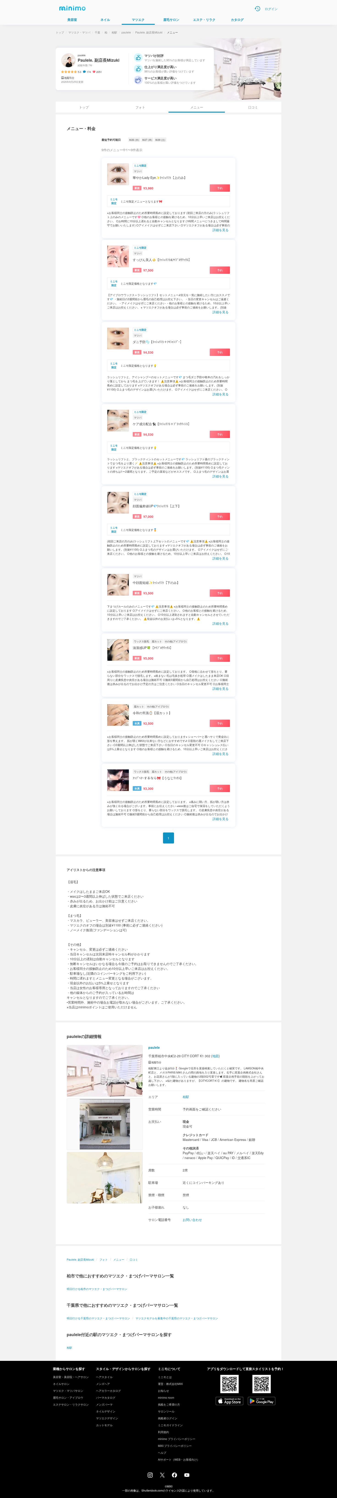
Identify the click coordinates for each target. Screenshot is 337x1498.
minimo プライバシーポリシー (176, 1439)
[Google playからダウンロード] (261, 1401)
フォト (140, 107)
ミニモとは (165, 1377)
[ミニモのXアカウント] (162, 1476)
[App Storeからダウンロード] (229, 1401)
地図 (215, 1056)
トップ (60, 32)
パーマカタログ (105, 1397)
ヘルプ (162, 1452)
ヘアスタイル (104, 1377)
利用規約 (163, 1432)
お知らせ (163, 1391)
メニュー (118, 1259)
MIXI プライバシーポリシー (175, 1446)
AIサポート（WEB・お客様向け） (179, 1459)
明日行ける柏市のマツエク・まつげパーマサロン (97, 1289)
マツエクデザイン (107, 1418)
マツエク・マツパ (79, 32)
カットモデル (104, 1425)
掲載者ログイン (167, 1418)
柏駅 (114, 32)
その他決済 (191, 1148)
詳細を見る (221, 229)
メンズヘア (103, 1384)
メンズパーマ (104, 1404)
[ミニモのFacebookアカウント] (174, 1476)
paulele (126, 32)
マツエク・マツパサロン (68, 1391)
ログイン (271, 8)
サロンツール (166, 1411)
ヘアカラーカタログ (108, 1391)
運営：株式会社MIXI (170, 1384)
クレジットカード (195, 1134)
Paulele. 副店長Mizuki (149, 32)
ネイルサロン (61, 1384)
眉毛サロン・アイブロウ (68, 1397)
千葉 (97, 32)
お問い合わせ (192, 1219)
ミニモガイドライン (170, 1425)
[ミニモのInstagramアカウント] (150, 1476)
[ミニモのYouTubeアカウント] (186, 1475)
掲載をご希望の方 (169, 1404)
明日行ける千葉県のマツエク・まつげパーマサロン (98, 1318)
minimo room (166, 1397)
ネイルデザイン (105, 1411)
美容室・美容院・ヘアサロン (71, 1377)
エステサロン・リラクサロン (71, 1404)
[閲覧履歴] (257, 8)
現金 (186, 1121)
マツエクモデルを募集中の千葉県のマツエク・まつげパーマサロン (176, 1318)
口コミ (253, 107)
